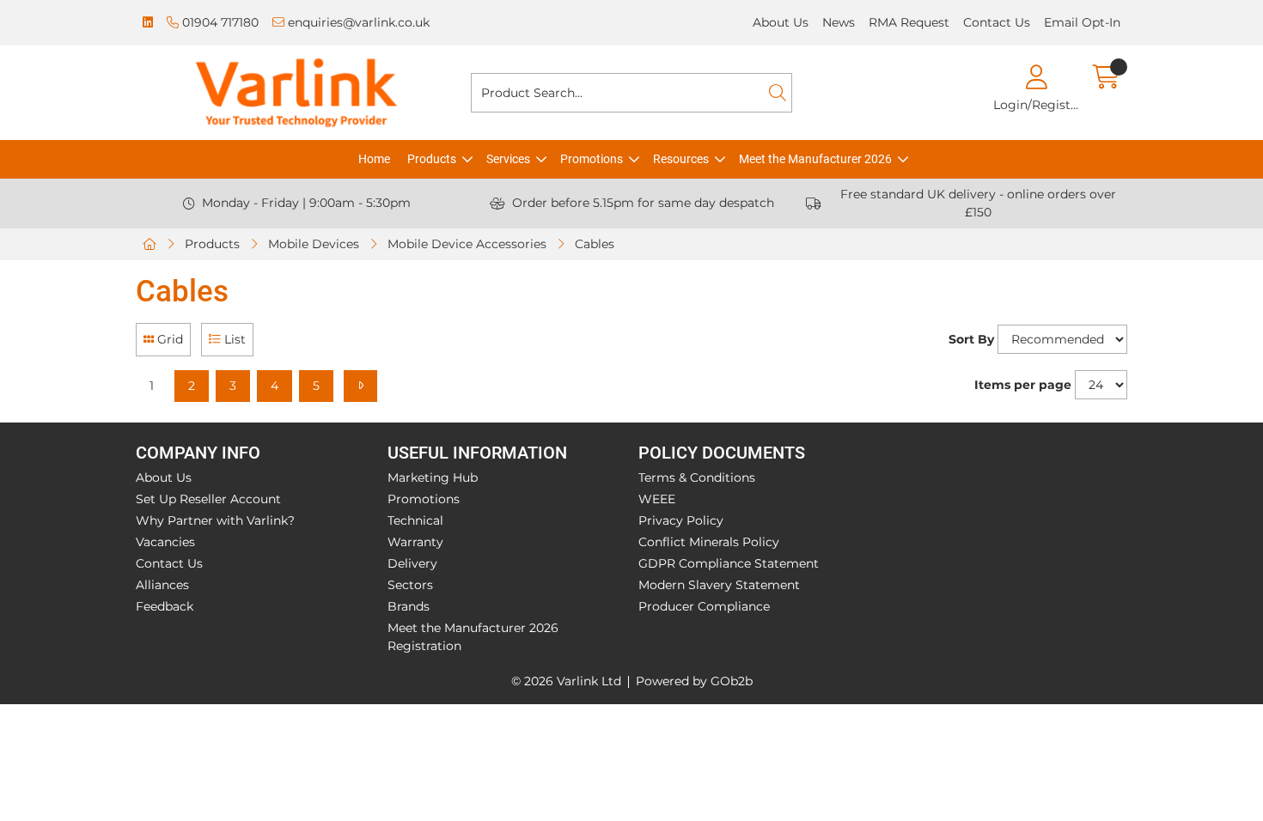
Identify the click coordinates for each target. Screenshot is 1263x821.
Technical (415, 520)
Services (508, 159)
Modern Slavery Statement (719, 585)
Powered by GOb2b (694, 681)
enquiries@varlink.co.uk (357, 22)
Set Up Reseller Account (208, 499)
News (838, 22)
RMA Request (909, 22)
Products (431, 159)
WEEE (656, 499)
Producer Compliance (704, 606)
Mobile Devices (313, 244)
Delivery (412, 563)
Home (374, 159)
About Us (780, 22)
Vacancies (165, 542)
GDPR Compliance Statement (728, 563)
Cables (594, 244)
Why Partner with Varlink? (215, 520)
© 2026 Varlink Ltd (566, 681)
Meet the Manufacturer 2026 (815, 159)
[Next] (360, 386)
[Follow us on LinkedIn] (148, 23)
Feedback (164, 606)
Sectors (410, 585)
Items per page (1022, 384)
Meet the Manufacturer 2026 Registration (472, 637)
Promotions (591, 159)
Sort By (971, 339)
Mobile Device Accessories (466, 244)
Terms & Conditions (696, 477)
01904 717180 (219, 22)
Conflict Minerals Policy (708, 542)
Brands (408, 606)
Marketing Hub (432, 477)
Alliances (162, 585)
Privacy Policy (680, 520)
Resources (681, 159)
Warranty (415, 542)
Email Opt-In (1082, 22)
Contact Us (996, 22)
